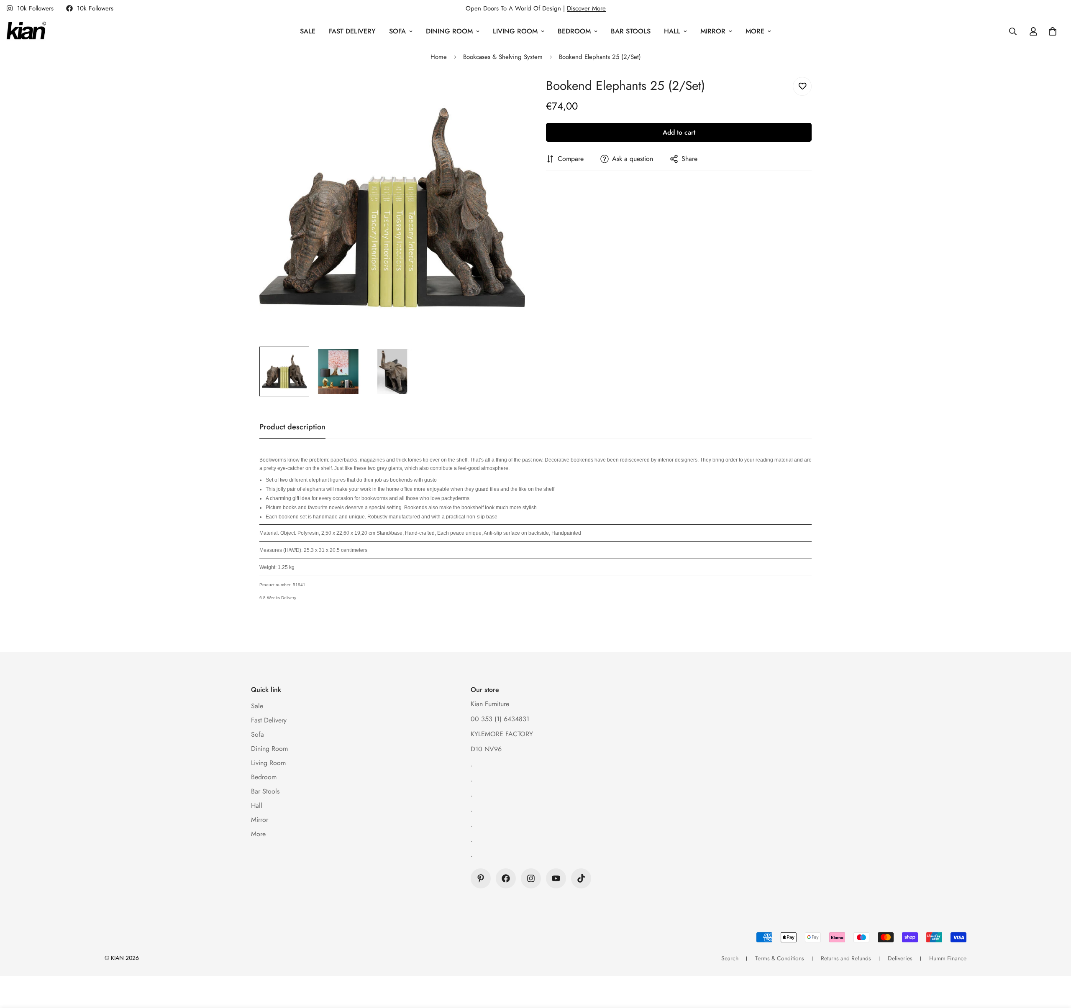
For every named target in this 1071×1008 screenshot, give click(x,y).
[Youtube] (556, 878)
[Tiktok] (581, 878)
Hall (672, 31)
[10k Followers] (506, 878)
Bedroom (574, 31)
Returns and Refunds (846, 958)
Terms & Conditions (779, 958)
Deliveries (900, 958)
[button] (1052, 31)
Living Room (515, 31)
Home (438, 56)
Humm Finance (947, 958)
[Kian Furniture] (26, 31)
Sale (307, 31)
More (755, 31)
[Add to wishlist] (802, 86)
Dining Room (449, 31)
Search (729, 958)
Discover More (586, 8)
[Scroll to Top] (1054, 962)
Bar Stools (631, 31)
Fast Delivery (352, 31)
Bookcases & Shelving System (503, 56)
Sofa (397, 31)
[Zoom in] (507, 92)
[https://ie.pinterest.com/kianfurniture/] (481, 878)
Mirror (712, 31)
